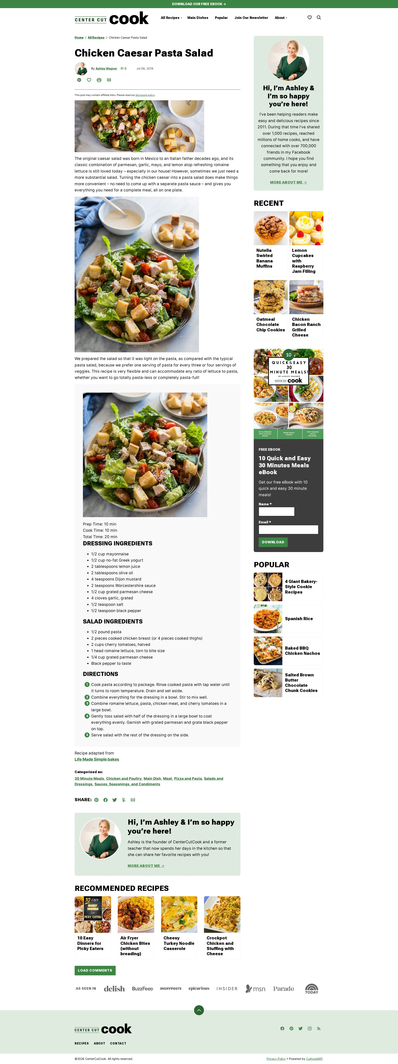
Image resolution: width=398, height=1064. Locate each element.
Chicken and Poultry (124, 778)
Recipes (82, 1043)
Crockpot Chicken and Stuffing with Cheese (220, 945)
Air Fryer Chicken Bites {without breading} (135, 945)
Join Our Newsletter (251, 18)
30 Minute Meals (89, 778)
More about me (286, 182)
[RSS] (318, 1028)
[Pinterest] (291, 1028)
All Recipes (170, 18)
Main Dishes (197, 18)
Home (79, 37)
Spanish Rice (299, 618)
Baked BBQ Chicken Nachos (302, 651)
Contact (118, 1043)
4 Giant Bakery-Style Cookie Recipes (301, 586)
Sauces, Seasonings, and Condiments (127, 784)
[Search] (318, 17)
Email (265, 522)
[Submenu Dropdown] (181, 18)
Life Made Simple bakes (97, 759)
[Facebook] (282, 1028)
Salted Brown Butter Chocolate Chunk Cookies (301, 682)
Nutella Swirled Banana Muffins (264, 258)
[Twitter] (300, 1028)
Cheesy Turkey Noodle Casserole (179, 943)
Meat (167, 778)
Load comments (95, 970)
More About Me (144, 866)
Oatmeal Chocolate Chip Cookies (270, 324)
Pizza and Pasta (188, 778)
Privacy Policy (276, 1058)
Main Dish (152, 778)
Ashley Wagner (106, 68)
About (280, 18)
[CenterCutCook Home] (112, 17)
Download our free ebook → (199, 4)
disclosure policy (145, 95)
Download (273, 542)
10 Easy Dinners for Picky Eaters (90, 943)
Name (265, 504)
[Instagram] (309, 1028)
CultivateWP (314, 1058)
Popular (221, 18)
